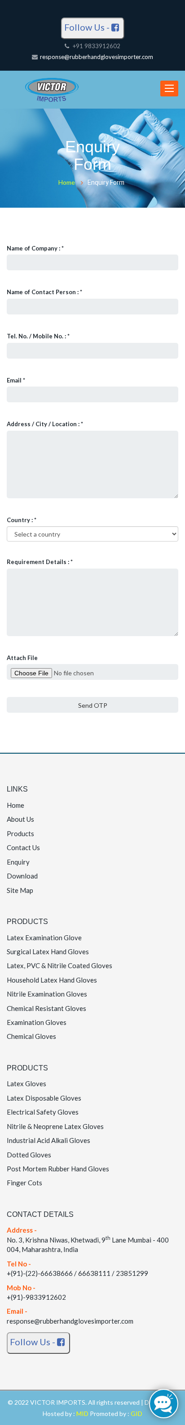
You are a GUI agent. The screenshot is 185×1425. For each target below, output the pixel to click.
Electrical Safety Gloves (43, 1112)
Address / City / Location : (45, 424)
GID (135, 1413)
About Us (20, 819)
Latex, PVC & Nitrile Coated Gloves (59, 965)
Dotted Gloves (29, 1155)
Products (20, 833)
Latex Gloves (26, 1083)
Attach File (22, 657)
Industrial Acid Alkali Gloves (48, 1140)
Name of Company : (35, 248)
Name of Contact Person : (44, 292)
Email (16, 380)
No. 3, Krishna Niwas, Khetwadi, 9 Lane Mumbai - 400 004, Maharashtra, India (88, 1239)
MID (83, 1413)
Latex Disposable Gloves (44, 1098)
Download (22, 876)
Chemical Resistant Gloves (46, 1008)
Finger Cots (24, 1183)
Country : (21, 520)
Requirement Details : (40, 561)
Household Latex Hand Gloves (52, 980)
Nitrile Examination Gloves (47, 994)
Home (66, 182)
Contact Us (23, 847)
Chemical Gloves (31, 1036)
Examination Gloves (36, 1022)
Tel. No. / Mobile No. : (38, 336)
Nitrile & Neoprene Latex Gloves (55, 1126)
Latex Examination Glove (44, 937)
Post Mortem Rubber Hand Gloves (58, 1169)
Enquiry (18, 862)
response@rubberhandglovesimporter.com (96, 56)
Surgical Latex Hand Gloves (48, 951)
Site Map (20, 890)
